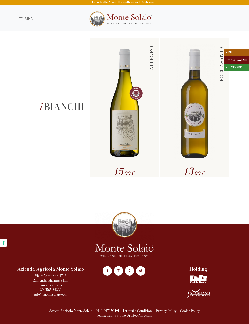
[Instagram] (118, 271)
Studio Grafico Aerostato (134, 315)
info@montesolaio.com (50, 294)
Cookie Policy (190, 310)
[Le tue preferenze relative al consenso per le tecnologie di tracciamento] (3, 243)
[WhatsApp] (129, 271)
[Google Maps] (140, 271)
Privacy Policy (166, 310)
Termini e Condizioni (138, 310)
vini (229, 52)
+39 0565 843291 (50, 289)
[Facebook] (107, 271)
